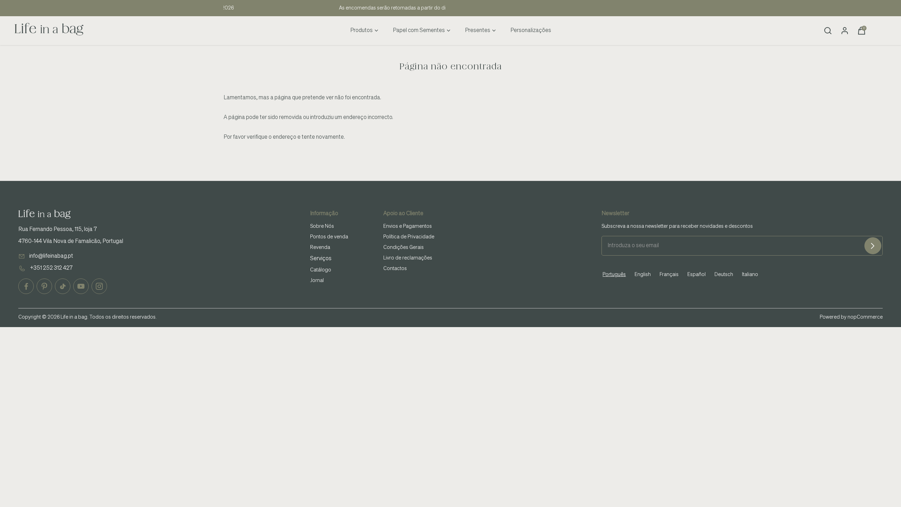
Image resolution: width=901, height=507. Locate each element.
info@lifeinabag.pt (51, 256)
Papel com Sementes (419, 30)
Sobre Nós (322, 226)
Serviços (321, 259)
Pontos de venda (329, 236)
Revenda (320, 247)
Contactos (395, 268)
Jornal (317, 280)
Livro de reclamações (407, 258)
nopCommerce (865, 317)
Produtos (361, 30)
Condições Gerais (403, 247)
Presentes (477, 30)
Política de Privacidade (408, 236)
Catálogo (320, 270)
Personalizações (530, 30)
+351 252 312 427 (51, 268)
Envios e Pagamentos (407, 226)
